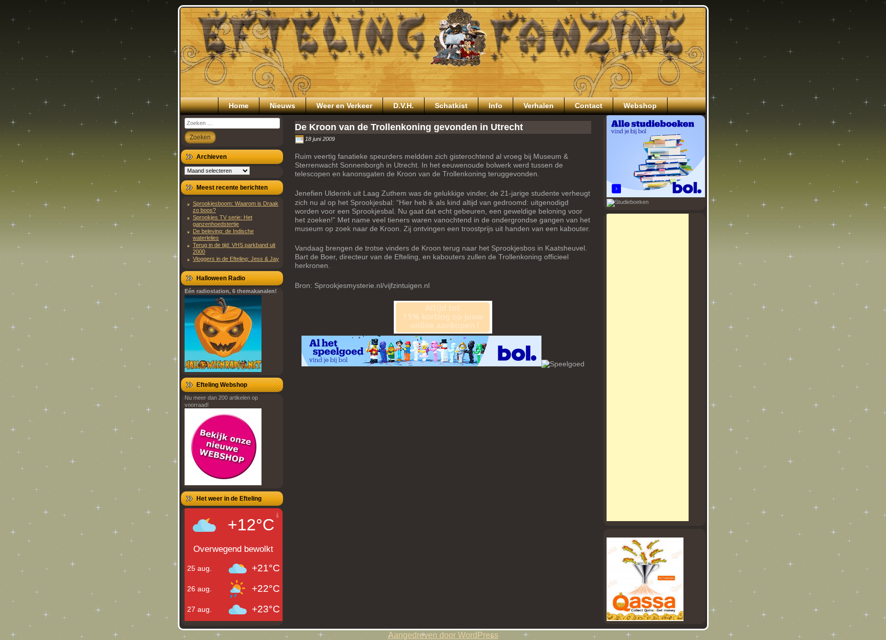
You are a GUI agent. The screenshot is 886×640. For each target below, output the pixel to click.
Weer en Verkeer (344, 105)
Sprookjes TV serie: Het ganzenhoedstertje (222, 220)
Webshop (640, 105)
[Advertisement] (648, 367)
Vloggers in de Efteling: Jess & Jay (236, 259)
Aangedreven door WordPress (443, 635)
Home (239, 105)
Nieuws (282, 105)
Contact (588, 105)
